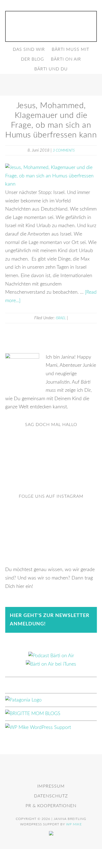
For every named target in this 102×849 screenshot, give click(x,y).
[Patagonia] (23, 700)
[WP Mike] (38, 727)
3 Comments (64, 150)
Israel (61, 318)
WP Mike (74, 824)
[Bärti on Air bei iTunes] (51, 664)
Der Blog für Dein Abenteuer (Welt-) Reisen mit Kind (51, 25)
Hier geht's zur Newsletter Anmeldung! (49, 619)
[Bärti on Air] (51, 655)
